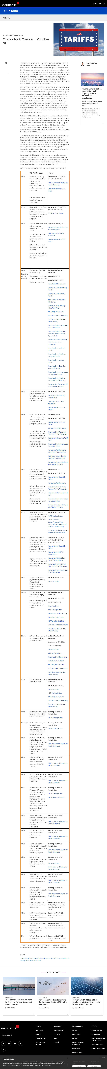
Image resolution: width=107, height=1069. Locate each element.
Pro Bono (57, 1034)
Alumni (56, 1042)
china (33, 958)
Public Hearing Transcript (56, 797)
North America (77, 1052)
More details (102, 1058)
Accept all (94, 1066)
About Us (57, 1026)
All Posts (6, 18)
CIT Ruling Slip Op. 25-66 (56, 312)
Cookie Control (8, 1059)
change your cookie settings (16, 1065)
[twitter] (6, 68)
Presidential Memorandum (56, 284)
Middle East (76, 1048)
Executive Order (53, 581)
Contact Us (6, 1035)
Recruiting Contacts (98, 1048)
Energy (39, 1034)
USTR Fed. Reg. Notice (55, 213)
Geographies (77, 1026)
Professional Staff (97, 1044)
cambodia (38, 958)
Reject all (79, 1066)
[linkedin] (6, 73)
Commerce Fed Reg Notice (57, 428)
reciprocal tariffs (25, 958)
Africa (74, 1030)
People (38, 1026)
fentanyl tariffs (61, 958)
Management (58, 1030)
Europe (74, 1038)
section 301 (52, 958)
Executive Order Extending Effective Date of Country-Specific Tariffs (56, 333)
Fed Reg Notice (57, 693)
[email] (6, 63)
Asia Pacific (76, 1034)
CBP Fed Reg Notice (55, 610)
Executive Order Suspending (57, 613)
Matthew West (92, 63)
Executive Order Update (56, 617)
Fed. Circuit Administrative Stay (58, 315)
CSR (55, 1038)
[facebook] (6, 78)
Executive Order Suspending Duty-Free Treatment (57, 342)
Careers (94, 1026)
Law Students (95, 1034)
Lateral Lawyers (96, 1030)
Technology (41, 1038)
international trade (35, 960)
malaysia (45, 958)
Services (39, 1030)
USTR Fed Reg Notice (55, 516)
